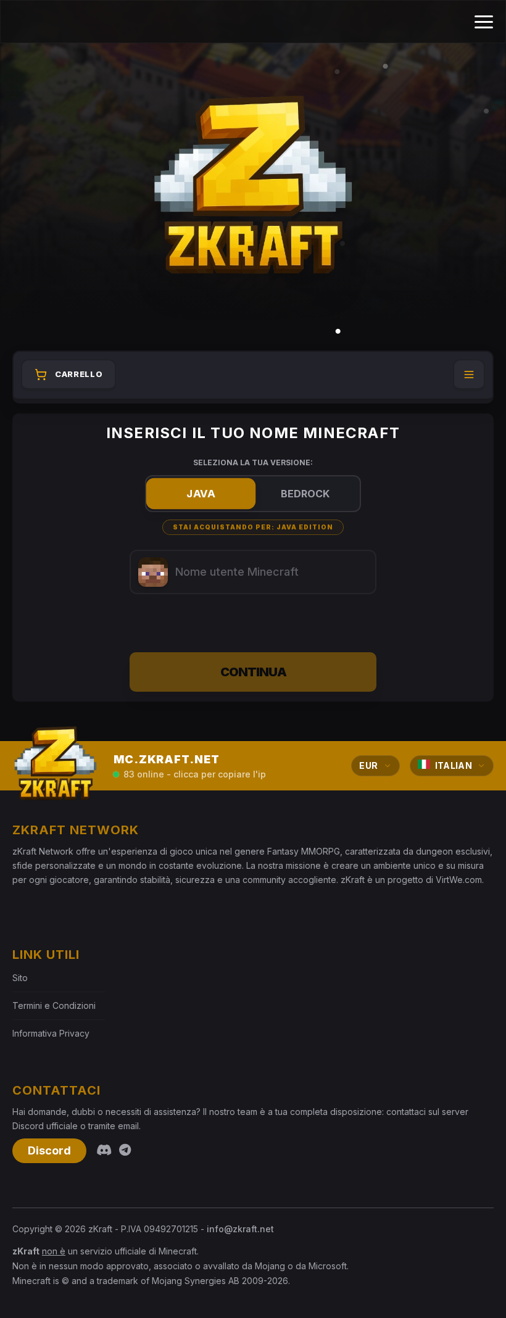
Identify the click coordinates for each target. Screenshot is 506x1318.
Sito (20, 977)
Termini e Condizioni (54, 1005)
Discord (49, 1150)
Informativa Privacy (50, 1033)
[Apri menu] (469, 375)
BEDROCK (305, 493)
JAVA (200, 493)
